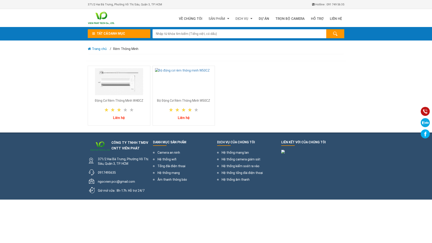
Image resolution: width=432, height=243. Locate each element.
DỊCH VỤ (242, 19)
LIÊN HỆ (336, 19)
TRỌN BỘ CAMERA (290, 19)
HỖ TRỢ (317, 19)
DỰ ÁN (264, 19)
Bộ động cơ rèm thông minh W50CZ (183, 100)
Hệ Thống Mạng (169, 173)
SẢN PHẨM (217, 19)
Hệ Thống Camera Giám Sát (241, 159)
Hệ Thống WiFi (167, 159)
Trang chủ (99, 49)
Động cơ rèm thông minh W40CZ (119, 100)
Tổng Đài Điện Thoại (171, 166)
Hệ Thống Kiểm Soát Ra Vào (240, 166)
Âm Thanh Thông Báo (172, 179)
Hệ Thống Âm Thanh (236, 179)
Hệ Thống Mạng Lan (235, 152)
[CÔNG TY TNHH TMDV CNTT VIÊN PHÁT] (118, 18)
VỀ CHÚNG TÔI (190, 19)
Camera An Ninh (169, 152)
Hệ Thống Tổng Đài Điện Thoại (242, 173)
